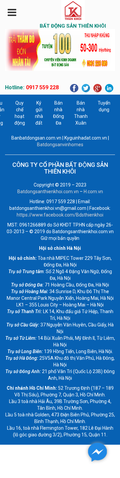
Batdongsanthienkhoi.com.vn (48, 191)
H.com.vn (93, 191)
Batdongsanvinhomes (60, 144)
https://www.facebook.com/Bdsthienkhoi (60, 215)
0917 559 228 (42, 87)
